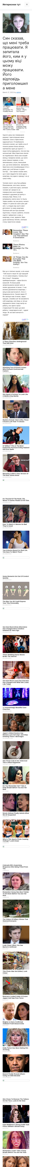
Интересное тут (12, 4)
